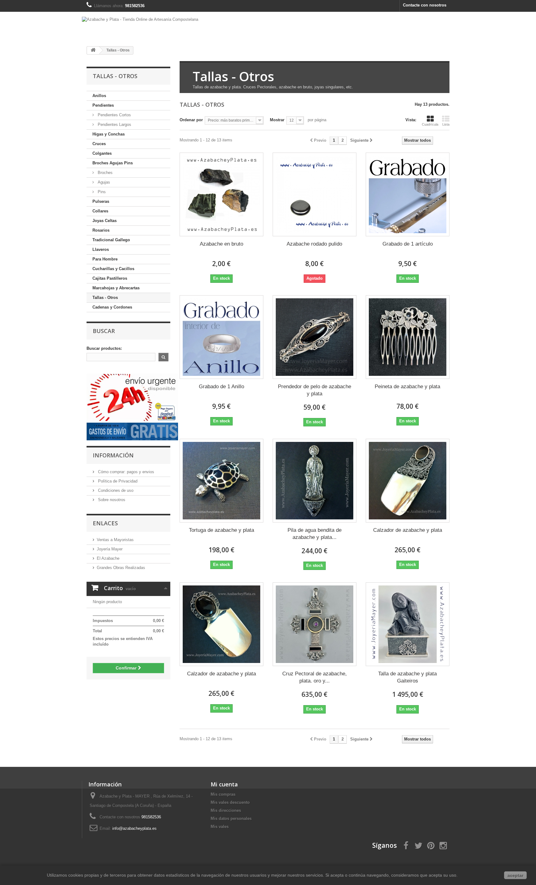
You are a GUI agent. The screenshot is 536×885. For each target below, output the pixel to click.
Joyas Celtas (104, 220)
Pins (101, 191)
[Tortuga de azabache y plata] (221, 480)
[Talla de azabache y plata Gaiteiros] (407, 624)
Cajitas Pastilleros (109, 278)
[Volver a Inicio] (93, 50)
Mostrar (277, 120)
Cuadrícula (430, 124)
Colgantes (102, 153)
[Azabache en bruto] (221, 194)
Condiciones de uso (115, 490)
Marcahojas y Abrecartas (116, 288)
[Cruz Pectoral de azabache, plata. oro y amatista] (314, 624)
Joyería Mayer (110, 549)
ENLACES (105, 523)
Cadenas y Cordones (112, 307)
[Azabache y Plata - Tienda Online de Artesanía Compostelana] (268, 24)
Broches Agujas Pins (112, 163)
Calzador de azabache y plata (407, 530)
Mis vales (220, 826)
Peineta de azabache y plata (407, 386)
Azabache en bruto (221, 244)
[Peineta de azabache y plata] (407, 337)
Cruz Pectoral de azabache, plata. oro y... (314, 677)
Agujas (103, 182)
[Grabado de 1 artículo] (407, 194)
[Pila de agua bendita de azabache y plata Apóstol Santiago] (314, 480)
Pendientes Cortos (113, 115)
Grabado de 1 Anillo (221, 386)
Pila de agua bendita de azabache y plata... (315, 533)
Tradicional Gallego (111, 240)
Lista (445, 124)
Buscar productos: (104, 348)
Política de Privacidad (117, 481)
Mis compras (223, 794)
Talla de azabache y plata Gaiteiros (407, 677)
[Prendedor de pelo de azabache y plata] (314, 337)
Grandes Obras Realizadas (121, 567)
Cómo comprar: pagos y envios (125, 471)
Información (113, 455)
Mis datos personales (231, 818)
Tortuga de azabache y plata (221, 530)
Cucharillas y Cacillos (113, 268)
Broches (104, 172)
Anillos (99, 95)
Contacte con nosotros (424, 5)
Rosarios (100, 230)
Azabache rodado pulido (314, 244)
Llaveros (100, 249)
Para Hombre (105, 259)
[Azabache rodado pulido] (314, 194)
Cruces (99, 143)
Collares (100, 211)
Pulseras (100, 201)
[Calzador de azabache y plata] (407, 480)
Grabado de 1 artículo (407, 244)
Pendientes (103, 105)
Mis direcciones (226, 810)
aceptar (515, 875)
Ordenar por (191, 120)
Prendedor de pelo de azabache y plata (314, 390)
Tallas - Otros (105, 297)
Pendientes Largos (113, 124)
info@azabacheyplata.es (134, 828)
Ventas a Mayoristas (115, 539)
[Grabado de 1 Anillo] (221, 337)
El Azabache (108, 558)
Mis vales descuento (230, 802)
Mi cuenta (224, 784)
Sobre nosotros (111, 499)
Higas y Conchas (108, 134)
